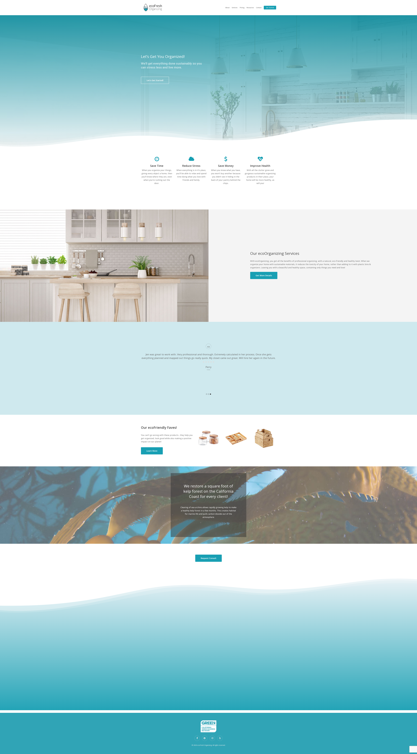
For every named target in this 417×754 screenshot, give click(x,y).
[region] (208, 368)
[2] (208, 394)
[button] (155, 80)
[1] (206, 394)
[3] (210, 394)
